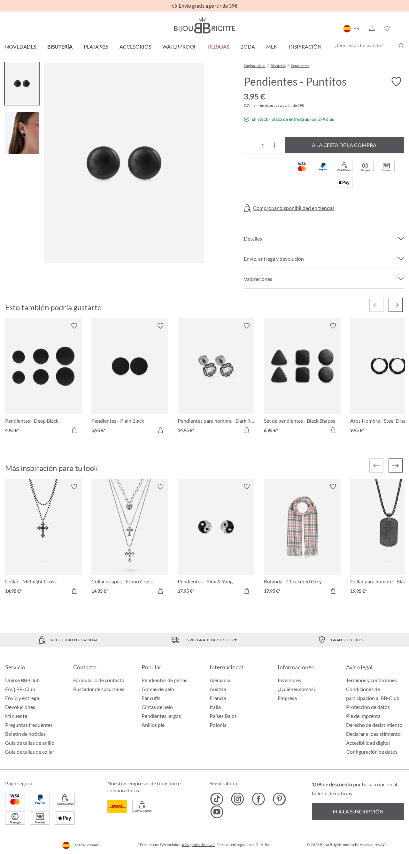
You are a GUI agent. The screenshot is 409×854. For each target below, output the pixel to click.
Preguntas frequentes (29, 725)
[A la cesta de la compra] (74, 430)
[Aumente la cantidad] (274, 145)
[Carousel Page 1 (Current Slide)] (22, 83)
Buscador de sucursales (98, 689)
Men (272, 46)
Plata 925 (96, 46)
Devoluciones (20, 707)
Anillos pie (153, 725)
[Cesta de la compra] (402, 28)
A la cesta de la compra (344, 145)
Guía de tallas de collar (29, 752)
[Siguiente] (396, 305)
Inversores (289, 680)
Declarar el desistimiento (373, 734)
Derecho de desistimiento (374, 725)
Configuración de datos (371, 752)
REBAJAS (218, 46)
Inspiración (305, 46)
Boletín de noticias (25, 734)
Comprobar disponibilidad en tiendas (294, 208)
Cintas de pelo (157, 707)
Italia (215, 707)
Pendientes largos (161, 716)
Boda (247, 46)
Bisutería (60, 46)
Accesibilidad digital (368, 743)
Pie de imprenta (363, 716)
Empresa (287, 698)
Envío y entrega (22, 698)
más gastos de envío (198, 844)
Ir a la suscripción (358, 811)
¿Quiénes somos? (296, 689)
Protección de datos (368, 707)
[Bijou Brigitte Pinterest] (279, 799)
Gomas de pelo (158, 689)
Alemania (220, 680)
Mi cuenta (16, 716)
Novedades (20, 46)
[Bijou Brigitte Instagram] (237, 799)
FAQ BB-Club (20, 689)
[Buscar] (401, 45)
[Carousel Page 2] (22, 133)
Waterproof (179, 46)
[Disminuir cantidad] (251, 145)
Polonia (218, 725)
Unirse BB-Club (22, 680)
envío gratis (270, 105)
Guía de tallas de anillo (29, 743)
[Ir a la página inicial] (204, 25)
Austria (218, 689)
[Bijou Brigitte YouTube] (217, 811)
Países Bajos (223, 716)
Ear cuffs (151, 698)
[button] (371, 28)
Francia (218, 698)
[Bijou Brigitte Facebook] (258, 799)
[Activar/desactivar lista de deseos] (396, 81)
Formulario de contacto (98, 680)
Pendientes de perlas (164, 680)
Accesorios (135, 46)
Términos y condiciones (371, 680)
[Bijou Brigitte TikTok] (217, 799)
